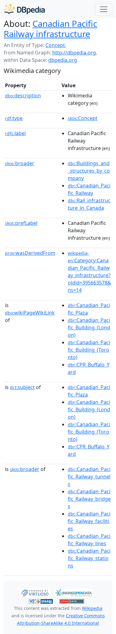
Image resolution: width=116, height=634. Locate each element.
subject (22, 387)
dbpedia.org (62, 60)
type (14, 118)
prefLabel (21, 223)
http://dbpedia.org (74, 52)
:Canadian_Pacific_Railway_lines (89, 540)
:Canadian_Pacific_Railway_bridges (89, 499)
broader (19, 163)
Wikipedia (92, 608)
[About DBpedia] (24, 9)
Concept (55, 45)
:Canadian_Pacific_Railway (89, 189)
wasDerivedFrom (30, 253)
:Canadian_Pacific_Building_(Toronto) (89, 350)
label (15, 133)
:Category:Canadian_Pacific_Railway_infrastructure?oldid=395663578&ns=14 (89, 271)
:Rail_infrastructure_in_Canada (89, 204)
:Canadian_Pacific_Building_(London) (89, 327)
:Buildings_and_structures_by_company (89, 171)
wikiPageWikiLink (30, 312)
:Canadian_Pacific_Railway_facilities (89, 521)
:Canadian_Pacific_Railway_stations (89, 558)
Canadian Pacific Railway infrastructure (50, 29)
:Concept (82, 118)
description (23, 95)
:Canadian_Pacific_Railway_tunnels (89, 476)
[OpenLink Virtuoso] (34, 592)
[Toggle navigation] (103, 9)
